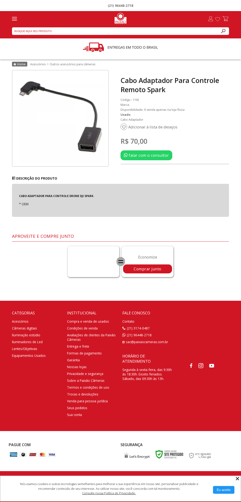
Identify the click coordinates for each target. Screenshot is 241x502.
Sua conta (74, 414)
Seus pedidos (77, 408)
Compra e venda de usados (88, 321)
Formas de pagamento (84, 353)
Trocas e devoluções (82, 394)
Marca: (125, 105)
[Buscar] (223, 31)
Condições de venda (82, 328)
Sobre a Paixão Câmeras (85, 380)
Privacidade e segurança (85, 373)
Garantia (73, 360)
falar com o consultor (148, 155)
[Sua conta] (211, 19)
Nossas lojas (77, 367)
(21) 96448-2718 (120, 5)
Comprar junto (147, 269)
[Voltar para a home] (120, 18)
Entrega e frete (78, 346)
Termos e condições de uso (88, 387)
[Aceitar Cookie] (223, 490)
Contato (128, 321)
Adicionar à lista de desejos (152, 127)
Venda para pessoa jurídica (87, 401)
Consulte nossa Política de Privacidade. (109, 493)
